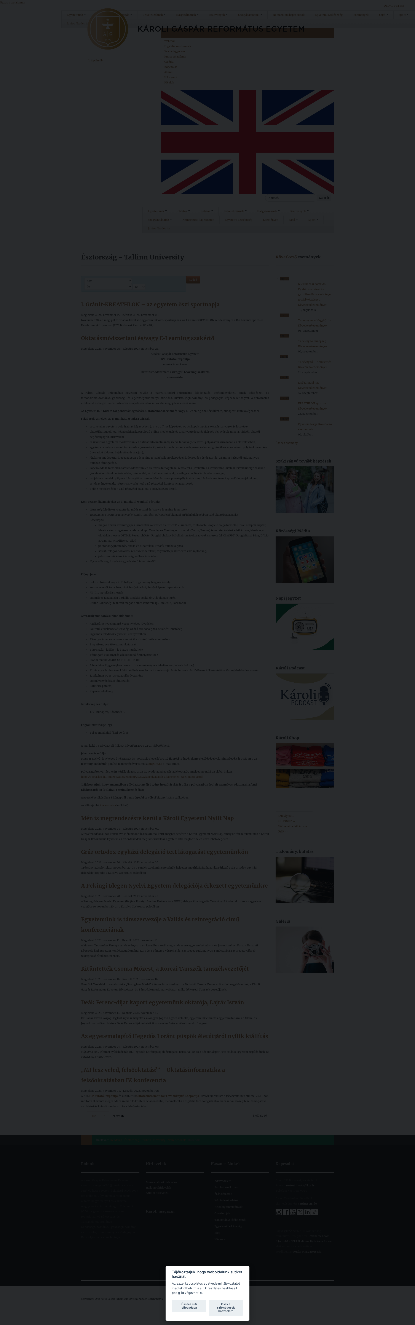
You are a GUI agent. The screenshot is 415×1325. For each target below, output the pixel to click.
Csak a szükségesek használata (226, 1307)
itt (194, 1288)
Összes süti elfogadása (189, 1305)
